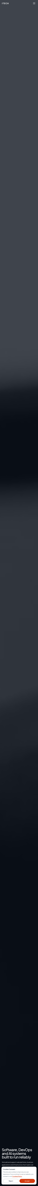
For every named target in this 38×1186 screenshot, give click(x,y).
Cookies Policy (17, 1176)
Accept (27, 1181)
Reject (11, 1181)
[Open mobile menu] (34, 3)
